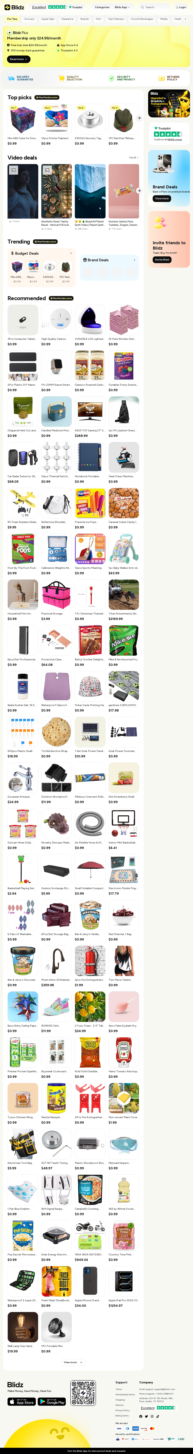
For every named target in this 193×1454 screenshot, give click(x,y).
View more (70, 1362)
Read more (17, 59)
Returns (119, 1405)
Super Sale (48, 19)
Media (163, 19)
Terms (119, 1389)
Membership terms (125, 1394)
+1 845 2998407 (164, 1393)
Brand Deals (98, 260)
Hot (98, 19)
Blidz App (121, 7)
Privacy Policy (123, 1410)
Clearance (67, 19)
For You (12, 19)
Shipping (120, 1399)
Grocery (29, 19)
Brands (84, 19)
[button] (23, 125)
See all (132, 157)
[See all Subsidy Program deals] (134, 259)
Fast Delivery (116, 19)
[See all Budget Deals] (71, 253)
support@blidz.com (164, 1389)
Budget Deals (27, 253)
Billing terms (122, 1415)
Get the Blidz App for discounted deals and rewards (96, 1451)
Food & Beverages (142, 19)
